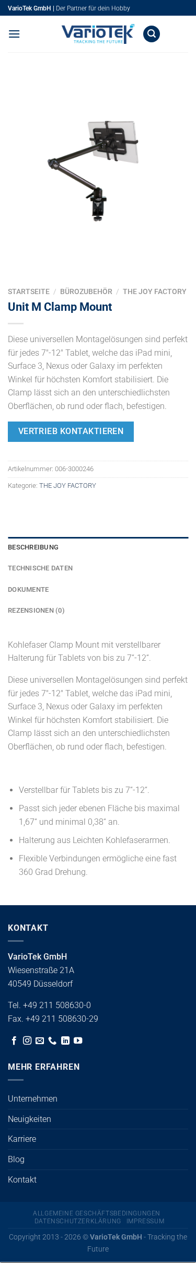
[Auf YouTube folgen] (78, 1041)
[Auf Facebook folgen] (14, 1041)
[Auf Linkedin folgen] (65, 1041)
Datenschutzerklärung (77, 1221)
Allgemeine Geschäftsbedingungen (96, 1213)
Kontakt (22, 1180)
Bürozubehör (86, 291)
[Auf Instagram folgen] (27, 1041)
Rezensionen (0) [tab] (36, 610)
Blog (16, 1159)
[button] (14, 33)
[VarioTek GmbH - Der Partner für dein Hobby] (98, 34)
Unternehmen (32, 1099)
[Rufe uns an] (52, 1041)
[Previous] (18, 263)
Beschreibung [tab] (33, 547)
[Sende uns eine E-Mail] (40, 1041)
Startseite (29, 291)
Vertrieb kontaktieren (71, 431)
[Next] (47, 263)
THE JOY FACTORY (155, 291)
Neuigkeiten (29, 1119)
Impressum (145, 1221)
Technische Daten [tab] (40, 568)
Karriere (22, 1139)
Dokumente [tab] (28, 589)
